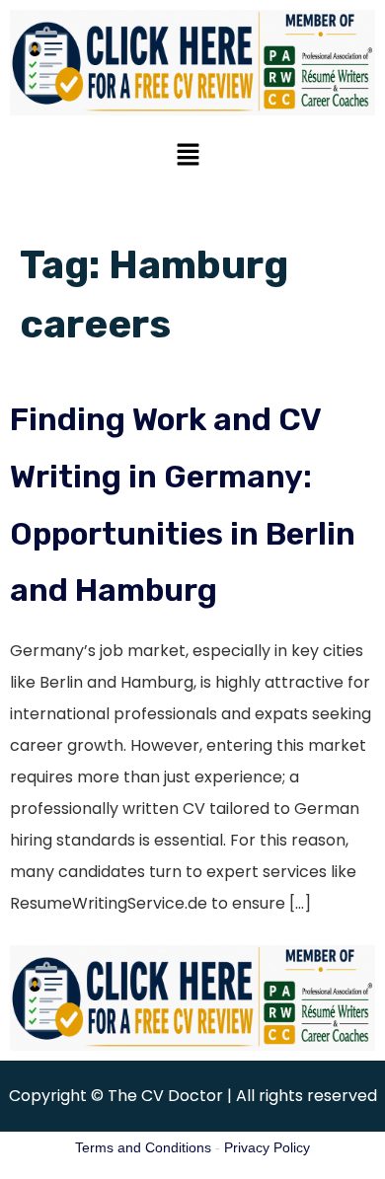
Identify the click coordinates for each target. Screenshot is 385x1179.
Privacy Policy (267, 1147)
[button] (187, 157)
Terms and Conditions (143, 1147)
